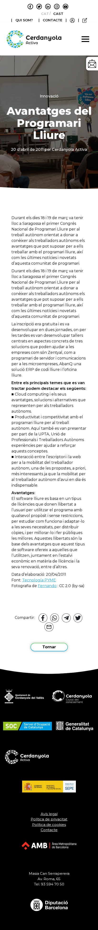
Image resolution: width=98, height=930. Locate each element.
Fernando (47, 586)
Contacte (49, 830)
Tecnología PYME (39, 580)
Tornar (49, 647)
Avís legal (49, 814)
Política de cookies (49, 824)
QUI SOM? (24, 20)
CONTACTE (52, 20)
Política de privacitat (49, 819)
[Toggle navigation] (85, 39)
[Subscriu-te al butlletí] (92, 64)
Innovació (49, 96)
